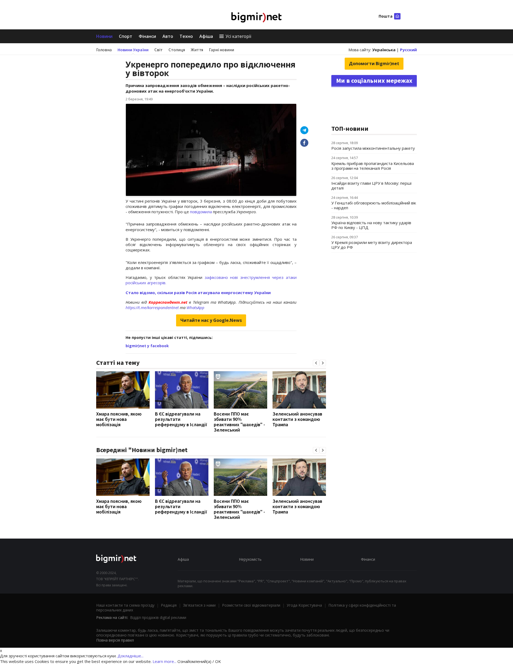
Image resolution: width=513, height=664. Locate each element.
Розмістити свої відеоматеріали (251, 605)
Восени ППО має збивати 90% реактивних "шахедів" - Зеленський (239, 422)
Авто (167, 36)
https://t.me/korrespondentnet (152, 307)
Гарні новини (221, 49)
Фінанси (147, 36)
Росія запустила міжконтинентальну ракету (373, 148)
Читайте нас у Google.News (211, 320)
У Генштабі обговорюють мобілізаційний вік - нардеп (373, 205)
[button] (316, 363)
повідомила (201, 211)
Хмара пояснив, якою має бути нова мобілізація (119, 419)
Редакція (169, 605)
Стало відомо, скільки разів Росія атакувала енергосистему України (198, 292)
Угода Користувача (304, 605)
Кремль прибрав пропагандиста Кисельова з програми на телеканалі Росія (372, 166)
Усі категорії (238, 36)
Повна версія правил (115, 640)
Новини (104, 36)
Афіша (206, 36)
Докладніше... (130, 655)
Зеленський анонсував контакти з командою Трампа (297, 419)
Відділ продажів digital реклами (158, 617)
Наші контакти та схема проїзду (125, 605)
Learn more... (164, 661)
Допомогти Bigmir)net (374, 63)
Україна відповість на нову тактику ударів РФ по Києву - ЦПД (371, 225)
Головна (104, 49)
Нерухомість (250, 559)
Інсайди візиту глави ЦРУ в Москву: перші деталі (371, 185)
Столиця (177, 49)
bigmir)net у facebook (147, 345)
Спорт (125, 36)
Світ (158, 49)
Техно (186, 36)
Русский (408, 49)
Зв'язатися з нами (199, 605)
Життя (197, 49)
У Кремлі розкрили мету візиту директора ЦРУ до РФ (371, 245)
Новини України (133, 49)
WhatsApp (195, 307)
